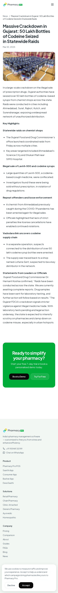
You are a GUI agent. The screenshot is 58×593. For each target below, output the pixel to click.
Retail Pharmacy (10, 496)
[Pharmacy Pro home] (13, 4)
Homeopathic (9, 517)
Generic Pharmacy (11, 509)
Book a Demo (19, 376)
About (6, 539)
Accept (26, 585)
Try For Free (40, 376)
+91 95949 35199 (14, 448)
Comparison (9, 535)
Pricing (6, 531)
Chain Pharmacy (10, 500)
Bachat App (8, 478)
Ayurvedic (7, 513)
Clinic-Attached (10, 505)
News (5, 16)
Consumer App (10, 474)
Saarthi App (8, 470)
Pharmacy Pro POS (11, 466)
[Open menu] (52, 4)
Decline (11, 585)
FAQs (5, 548)
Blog (5, 552)
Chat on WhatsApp (15, 452)
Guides (6, 543)
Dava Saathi (8, 483)
